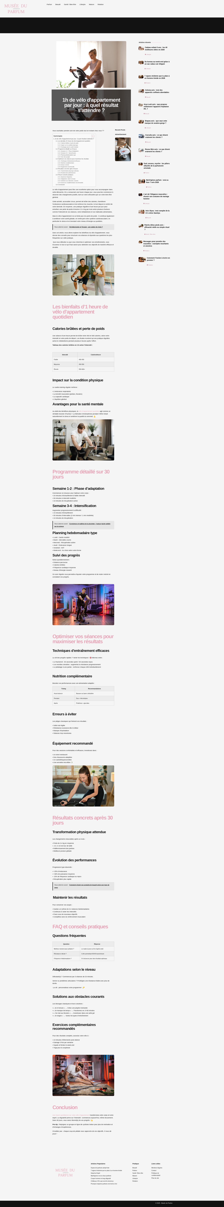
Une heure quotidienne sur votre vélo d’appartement (71, 1115)
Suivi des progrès (65, 157)
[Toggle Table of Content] (92, 136)
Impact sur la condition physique (69, 145)
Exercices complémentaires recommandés (72, 182)
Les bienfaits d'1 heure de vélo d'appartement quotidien (74, 141)
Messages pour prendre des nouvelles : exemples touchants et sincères (156, 243)
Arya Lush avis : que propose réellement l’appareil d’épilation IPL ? (156, 106)
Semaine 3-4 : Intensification (68, 153)
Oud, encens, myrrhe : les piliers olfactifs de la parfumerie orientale (157, 166)
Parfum (49, 4)
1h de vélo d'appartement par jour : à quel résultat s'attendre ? (74, 139)
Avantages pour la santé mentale (69, 147)
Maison (91, 4)
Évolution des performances (68, 172)
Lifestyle (82, 4)
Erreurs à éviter (65, 164)
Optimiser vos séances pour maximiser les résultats (73, 159)
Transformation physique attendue (70, 171)
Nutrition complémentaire (67, 163)
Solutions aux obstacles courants (69, 180)
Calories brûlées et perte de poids (69, 143)
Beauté (57, 4)
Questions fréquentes (66, 177)
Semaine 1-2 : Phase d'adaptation (69, 151)
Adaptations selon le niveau (68, 178)
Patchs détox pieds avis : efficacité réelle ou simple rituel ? (156, 227)
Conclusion (61, 184)
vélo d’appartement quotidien (89, 411)
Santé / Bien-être (70, 4)
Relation (101, 4)
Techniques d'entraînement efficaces (70, 161)
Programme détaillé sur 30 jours (67, 149)
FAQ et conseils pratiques (65, 174)
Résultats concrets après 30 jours (68, 168)
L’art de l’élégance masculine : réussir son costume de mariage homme (156, 196)
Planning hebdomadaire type (68, 155)
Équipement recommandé (67, 166)
